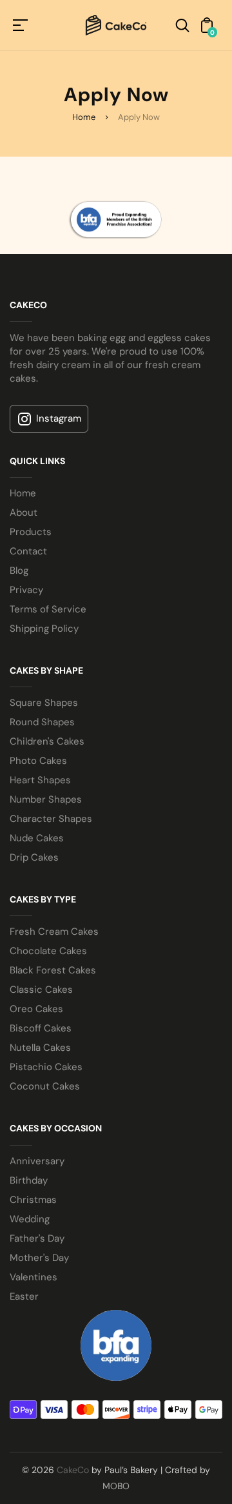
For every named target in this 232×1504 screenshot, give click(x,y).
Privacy (26, 589)
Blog (19, 570)
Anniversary (37, 1161)
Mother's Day (39, 1257)
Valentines (33, 1277)
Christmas (33, 1199)
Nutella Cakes (40, 1047)
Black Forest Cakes (53, 970)
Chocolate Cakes (48, 950)
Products (31, 531)
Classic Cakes (41, 989)
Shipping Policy (44, 628)
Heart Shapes (40, 780)
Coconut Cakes (45, 1086)
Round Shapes (42, 722)
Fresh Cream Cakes (54, 931)
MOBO (116, 1486)
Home (83, 117)
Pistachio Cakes (46, 1066)
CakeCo (73, 1470)
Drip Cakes (34, 857)
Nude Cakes (37, 838)
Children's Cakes (47, 741)
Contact (28, 551)
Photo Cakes (38, 760)
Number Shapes (46, 799)
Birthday (29, 1180)
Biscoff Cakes (41, 1028)
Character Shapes (51, 818)
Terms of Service (48, 609)
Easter (24, 1296)
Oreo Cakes (36, 1008)
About (23, 512)
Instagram (58, 418)
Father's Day (37, 1238)
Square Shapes (44, 702)
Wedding (30, 1219)
